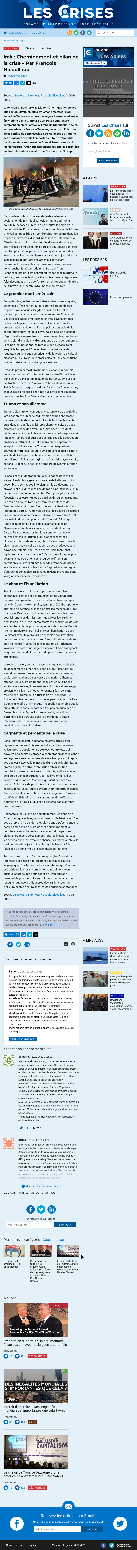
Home (7, 40)
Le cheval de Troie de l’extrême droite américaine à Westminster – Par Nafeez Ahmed (33, 1474)
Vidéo (32, 1422)
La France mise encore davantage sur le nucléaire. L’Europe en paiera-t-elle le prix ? (121, 195)
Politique (116, 233)
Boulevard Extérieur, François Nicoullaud (39, 95)
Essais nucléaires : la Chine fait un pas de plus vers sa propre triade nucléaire (120, 957)
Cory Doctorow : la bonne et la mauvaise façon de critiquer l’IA (121, 217)
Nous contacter (14, 1545)
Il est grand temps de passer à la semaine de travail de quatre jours (121, 981)
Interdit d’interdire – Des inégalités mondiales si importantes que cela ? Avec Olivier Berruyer (34, 1408)
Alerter (40, 1128)
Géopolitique (18, 40)
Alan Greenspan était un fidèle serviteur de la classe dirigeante (121, 240)
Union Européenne (121, 297)
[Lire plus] (47, 925)
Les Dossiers (17, 32)
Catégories (38, 32)
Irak (10, 75)
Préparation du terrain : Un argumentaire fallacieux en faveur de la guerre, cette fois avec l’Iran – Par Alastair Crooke (35, 1342)
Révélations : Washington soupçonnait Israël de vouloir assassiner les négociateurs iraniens (121, 1005)
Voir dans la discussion (22, 1039)
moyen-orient (20, 75)
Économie (116, 972)
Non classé (117, 996)
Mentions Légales (62, 1545)
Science (115, 210)
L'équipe (32, 1545)
